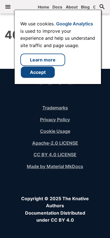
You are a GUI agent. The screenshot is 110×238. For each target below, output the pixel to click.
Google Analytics (74, 24)
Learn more (43, 60)
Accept (38, 72)
